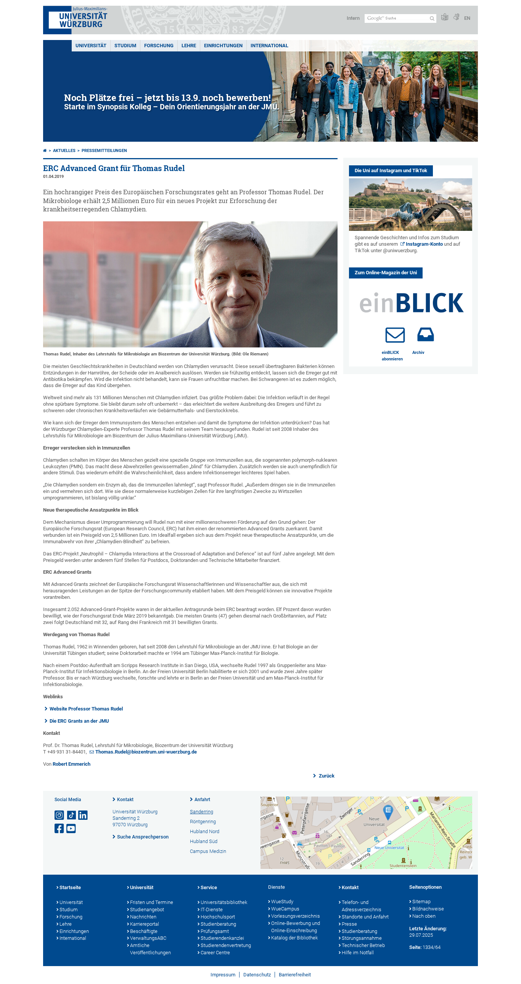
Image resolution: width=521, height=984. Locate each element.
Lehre (189, 45)
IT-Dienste (212, 909)
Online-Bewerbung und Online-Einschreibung (295, 926)
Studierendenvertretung (226, 945)
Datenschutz (257, 975)
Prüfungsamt (215, 931)
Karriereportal (144, 924)
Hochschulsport (218, 917)
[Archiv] (425, 334)
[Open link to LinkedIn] (83, 815)
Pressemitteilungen (104, 150)
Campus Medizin (208, 851)
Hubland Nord (204, 831)
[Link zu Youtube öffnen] (71, 828)
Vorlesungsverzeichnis (295, 916)
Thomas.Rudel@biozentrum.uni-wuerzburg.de (146, 752)
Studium (125, 45)
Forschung (159, 45)
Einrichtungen (223, 45)
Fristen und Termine (151, 902)
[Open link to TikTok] (71, 815)
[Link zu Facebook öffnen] (60, 828)
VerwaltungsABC (148, 938)
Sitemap (421, 901)
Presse (349, 924)
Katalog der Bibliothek (294, 938)
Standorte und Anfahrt (365, 917)
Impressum (223, 975)
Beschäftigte (144, 931)
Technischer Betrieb (363, 945)
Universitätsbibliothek (224, 902)
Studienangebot (147, 909)
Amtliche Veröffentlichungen (150, 948)
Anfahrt (202, 799)
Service (209, 887)
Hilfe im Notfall (358, 952)
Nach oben (424, 916)
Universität (91, 45)
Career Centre (215, 952)
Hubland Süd (203, 841)
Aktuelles (64, 150)
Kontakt (125, 799)
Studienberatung (218, 924)
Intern (353, 18)
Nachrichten (143, 917)
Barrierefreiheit (295, 975)
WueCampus (285, 909)
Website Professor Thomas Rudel (86, 709)
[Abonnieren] (395, 334)
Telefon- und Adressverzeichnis (361, 905)
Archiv (418, 352)
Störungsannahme (362, 938)
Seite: (415, 947)
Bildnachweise (428, 909)
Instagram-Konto (424, 244)
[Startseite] (45, 150)
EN (467, 18)
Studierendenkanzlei (222, 938)
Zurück (326, 776)
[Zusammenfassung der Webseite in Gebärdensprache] (456, 17)
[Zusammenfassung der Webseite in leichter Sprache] (444, 17)
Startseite (70, 887)
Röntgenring (203, 821)
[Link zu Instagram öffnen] (60, 815)
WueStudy (282, 901)
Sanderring (201, 811)
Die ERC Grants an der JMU (79, 721)
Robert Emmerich (71, 764)
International (269, 45)
